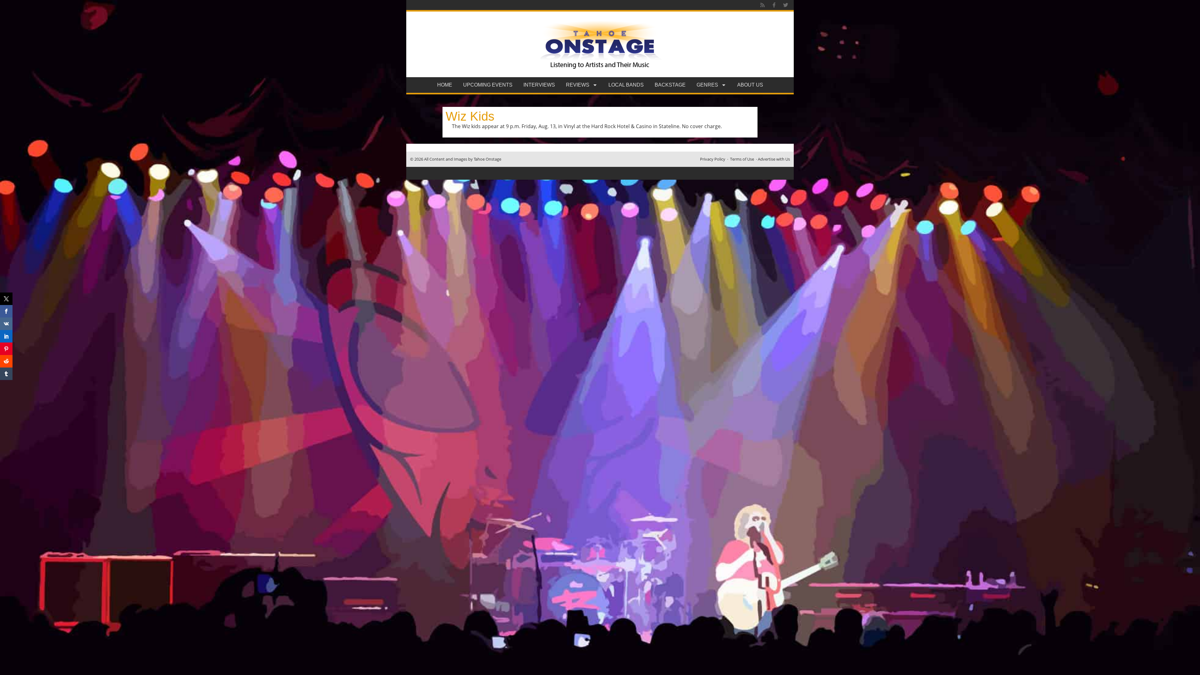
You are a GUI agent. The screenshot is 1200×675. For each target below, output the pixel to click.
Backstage (670, 85)
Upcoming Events (487, 85)
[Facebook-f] (774, 5)
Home (444, 85)
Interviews (539, 85)
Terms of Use (742, 159)
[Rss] (763, 5)
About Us (750, 85)
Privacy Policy (712, 159)
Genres (707, 85)
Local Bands (626, 85)
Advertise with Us (774, 159)
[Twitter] (786, 5)
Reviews (577, 85)
